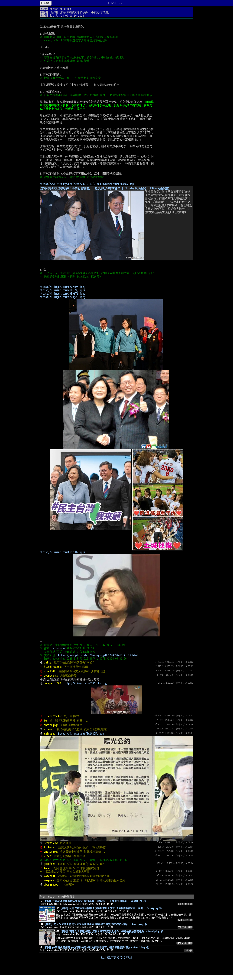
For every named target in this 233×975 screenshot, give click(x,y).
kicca (47, 856)
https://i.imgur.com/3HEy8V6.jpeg (62, 293)
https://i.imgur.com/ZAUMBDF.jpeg (81, 733)
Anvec (47, 868)
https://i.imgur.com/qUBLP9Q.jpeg (62, 290)
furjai (48, 720)
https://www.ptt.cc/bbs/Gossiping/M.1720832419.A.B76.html (98, 655)
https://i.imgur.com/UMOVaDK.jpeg (62, 286)
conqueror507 (52, 683)
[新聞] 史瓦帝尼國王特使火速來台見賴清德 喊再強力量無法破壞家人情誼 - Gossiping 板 (96, 924)
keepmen (49, 880)
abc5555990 (51, 884)
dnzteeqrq (50, 724)
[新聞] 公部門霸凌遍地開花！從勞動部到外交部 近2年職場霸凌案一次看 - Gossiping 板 (111, 908)
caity (47, 662)
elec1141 (49, 671)
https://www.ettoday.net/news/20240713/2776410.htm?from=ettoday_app (87, 183)
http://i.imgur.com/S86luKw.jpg (85, 683)
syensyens (50, 675)
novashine (56, 8)
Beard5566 (50, 842)
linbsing (49, 847)
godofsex (49, 863)
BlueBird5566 (52, 666)
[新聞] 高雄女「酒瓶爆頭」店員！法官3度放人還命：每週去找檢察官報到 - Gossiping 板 (112, 931)
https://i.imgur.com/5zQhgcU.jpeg (62, 296)
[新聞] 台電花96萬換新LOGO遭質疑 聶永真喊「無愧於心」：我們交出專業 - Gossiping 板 (94, 901)
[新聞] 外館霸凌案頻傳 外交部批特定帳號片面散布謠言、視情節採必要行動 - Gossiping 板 (96, 947)
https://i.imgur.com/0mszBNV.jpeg (62, 552)
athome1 (49, 729)
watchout (49, 875)
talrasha (49, 733)
